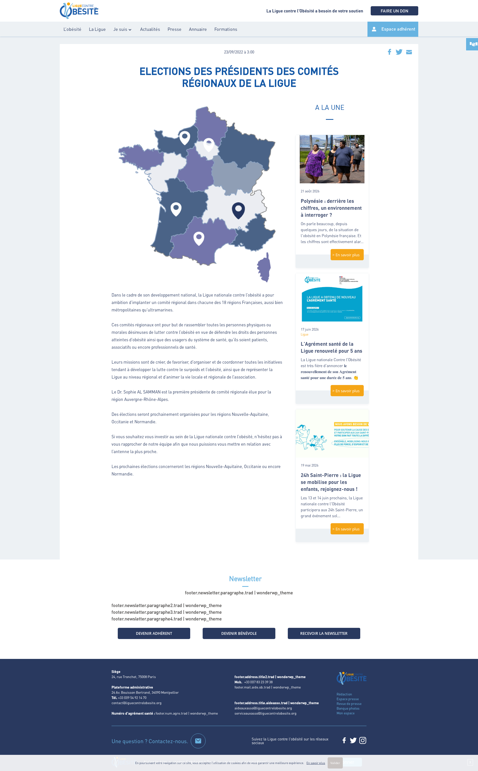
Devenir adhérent (154, 633)
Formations (225, 29)
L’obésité (72, 29)
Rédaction (344, 694)
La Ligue (97, 29)
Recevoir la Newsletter (324, 633)
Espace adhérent (398, 29)
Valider (335, 763)
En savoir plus (315, 763)
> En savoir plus (345, 254)
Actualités (150, 29)
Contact (198, 740)
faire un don (394, 10)
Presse (174, 29)
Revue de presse (349, 703)
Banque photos (348, 708)
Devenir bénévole (239, 633)
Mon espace (346, 713)
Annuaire (198, 29)
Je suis (120, 29)
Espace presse (348, 698)
